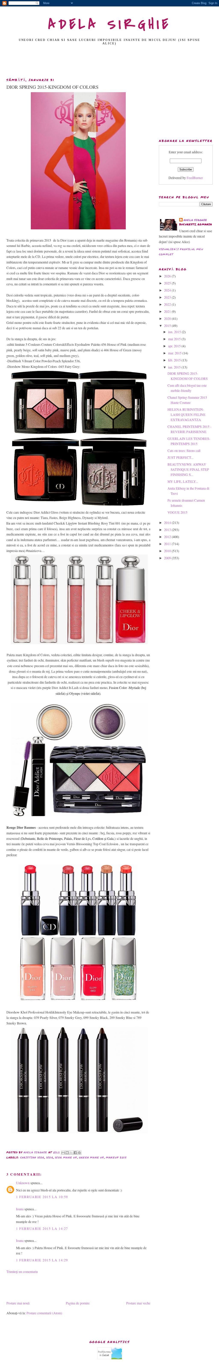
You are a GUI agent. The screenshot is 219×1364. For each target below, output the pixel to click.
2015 (168, 325)
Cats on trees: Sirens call (183, 450)
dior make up (66, 1157)
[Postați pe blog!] (67, 1152)
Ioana (20, 1209)
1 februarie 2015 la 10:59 (42, 1196)
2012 (168, 536)
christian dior (32, 1157)
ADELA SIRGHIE (109, 24)
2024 (168, 290)
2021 (168, 311)
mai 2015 (175, 339)
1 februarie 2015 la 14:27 (42, 1228)
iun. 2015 (175, 331)
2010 (168, 551)
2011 (168, 543)
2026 (168, 276)
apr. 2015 (175, 346)
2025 (168, 283)
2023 (168, 297)
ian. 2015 (175, 367)
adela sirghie (195, 220)
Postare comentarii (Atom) (44, 1313)
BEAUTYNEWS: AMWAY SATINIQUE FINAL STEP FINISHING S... (188, 469)
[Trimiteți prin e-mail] (63, 1152)
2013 (168, 529)
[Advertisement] (109, 62)
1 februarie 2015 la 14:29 (42, 1260)
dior (49, 1157)
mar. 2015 (175, 353)
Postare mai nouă (18, 1303)
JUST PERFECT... (180, 457)
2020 (168, 318)
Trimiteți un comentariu (22, 1271)
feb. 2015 (175, 360)
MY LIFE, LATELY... (182, 481)
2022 (168, 304)
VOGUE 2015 (177, 512)
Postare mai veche (138, 1303)
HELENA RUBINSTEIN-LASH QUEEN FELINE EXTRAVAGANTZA (186, 414)
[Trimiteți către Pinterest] (79, 1152)
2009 (168, 558)
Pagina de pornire (78, 1303)
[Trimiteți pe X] (71, 1152)
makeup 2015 (116, 1157)
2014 (168, 522)
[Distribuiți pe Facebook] (75, 1152)
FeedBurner (195, 177)
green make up (91, 1157)
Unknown (23, 1183)
